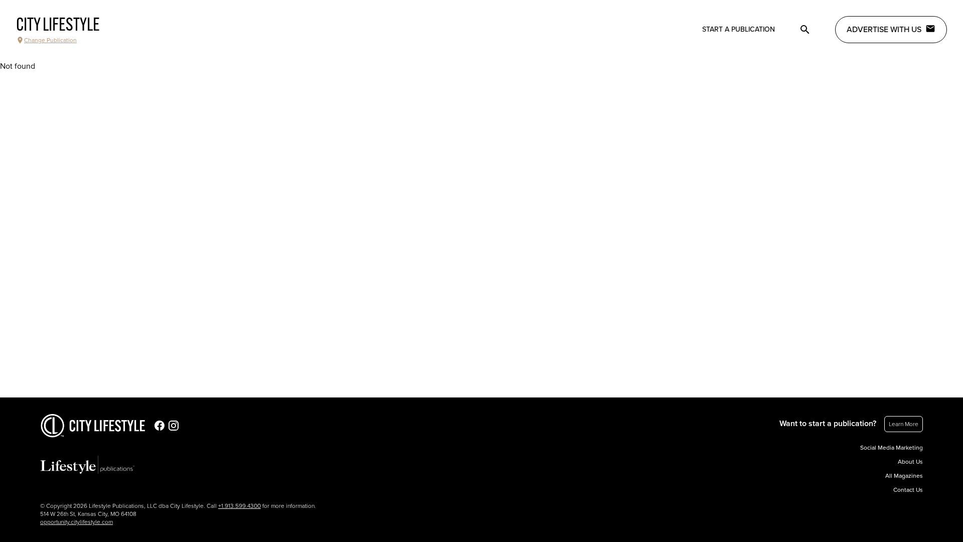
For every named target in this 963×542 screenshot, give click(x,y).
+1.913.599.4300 (239, 505)
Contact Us (908, 489)
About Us (910, 461)
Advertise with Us (884, 30)
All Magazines (904, 475)
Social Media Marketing (891, 447)
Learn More (903, 424)
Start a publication (738, 29)
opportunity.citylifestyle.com (76, 521)
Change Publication (50, 40)
